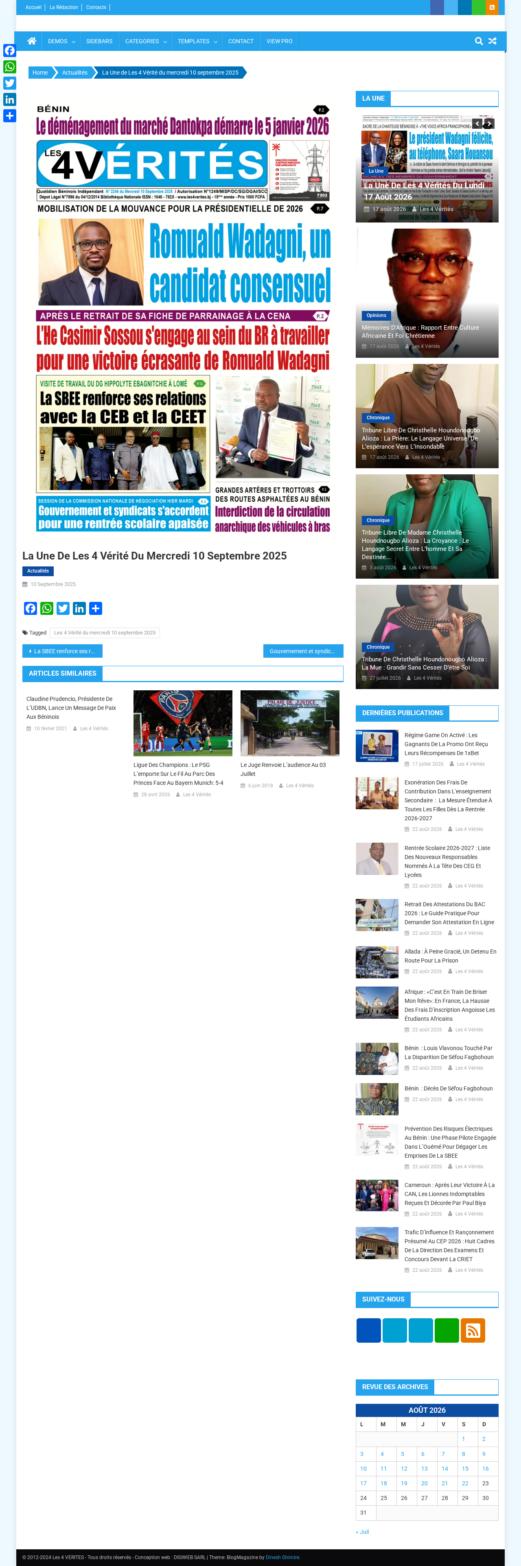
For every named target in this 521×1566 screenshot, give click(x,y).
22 (465, 1483)
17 (363, 1483)
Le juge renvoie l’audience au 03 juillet (283, 769)
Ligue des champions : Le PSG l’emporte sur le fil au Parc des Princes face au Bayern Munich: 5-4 (178, 774)
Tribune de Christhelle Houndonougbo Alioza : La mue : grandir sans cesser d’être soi (424, 663)
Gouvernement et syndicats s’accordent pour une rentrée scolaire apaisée (307, 651)
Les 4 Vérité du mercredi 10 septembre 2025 (104, 633)
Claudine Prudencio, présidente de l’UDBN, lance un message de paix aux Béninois (71, 708)
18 (384, 1483)
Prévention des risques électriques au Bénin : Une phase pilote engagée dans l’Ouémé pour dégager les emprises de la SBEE (450, 1142)
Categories (142, 41)
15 (465, 1468)
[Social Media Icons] (369, 1330)
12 (404, 1468)
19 (404, 1483)
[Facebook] (10, 50)
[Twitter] (10, 83)
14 (445, 1468)
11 (384, 1468)
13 (424, 1468)
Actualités (38, 571)
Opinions (376, 315)
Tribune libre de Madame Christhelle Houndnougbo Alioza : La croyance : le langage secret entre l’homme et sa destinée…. (415, 545)
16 (485, 1468)
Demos (57, 41)
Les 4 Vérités (94, 728)
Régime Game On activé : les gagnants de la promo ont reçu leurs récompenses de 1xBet (446, 744)
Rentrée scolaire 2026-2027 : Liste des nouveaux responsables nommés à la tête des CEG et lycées (447, 861)
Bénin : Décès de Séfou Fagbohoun (449, 1088)
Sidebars (99, 41)
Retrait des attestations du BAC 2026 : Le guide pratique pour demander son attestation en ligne (449, 913)
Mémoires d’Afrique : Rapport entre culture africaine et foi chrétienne (420, 331)
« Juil (362, 1532)
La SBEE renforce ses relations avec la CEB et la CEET (68, 651)
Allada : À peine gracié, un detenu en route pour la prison (451, 956)
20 (424, 1483)
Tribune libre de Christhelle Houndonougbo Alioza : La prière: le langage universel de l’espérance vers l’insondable (421, 438)
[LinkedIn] (10, 99)
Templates (193, 41)
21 (445, 1483)
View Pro (280, 41)
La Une (376, 171)
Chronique (378, 418)
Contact (241, 41)
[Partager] (10, 116)
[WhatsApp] (10, 67)
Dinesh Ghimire (282, 1557)
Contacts (96, 7)
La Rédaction (64, 7)
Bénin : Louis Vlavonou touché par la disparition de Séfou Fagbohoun (449, 1052)
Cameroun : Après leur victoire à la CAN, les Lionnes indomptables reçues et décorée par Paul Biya (450, 1194)
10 (363, 1468)
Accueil (34, 7)
